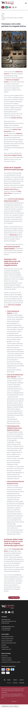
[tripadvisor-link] (2, 612)
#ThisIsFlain (14, 701)
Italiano (15, 680)
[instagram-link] (12, 612)
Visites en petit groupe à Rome (8, 643)
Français (9, 682)
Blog (2, 16)
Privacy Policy (4, 655)
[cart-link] (16, 7)
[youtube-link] (9, 612)
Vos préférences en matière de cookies (10, 662)
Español (22, 680)
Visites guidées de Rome (7, 636)
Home (2, 13)
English (9, 680)
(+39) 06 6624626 (5, 628)
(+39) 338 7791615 (5, 630)
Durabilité (3, 645)
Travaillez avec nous (6, 649)
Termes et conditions (6, 660)
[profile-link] (13, 7)
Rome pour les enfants (6, 640)
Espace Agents (5, 647)
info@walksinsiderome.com (7, 626)
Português (21, 682)
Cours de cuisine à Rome (7, 638)
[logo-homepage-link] (7, 3)
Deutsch (15, 682)
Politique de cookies (6, 658)
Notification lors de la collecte (10, 706)
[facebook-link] (6, 612)
